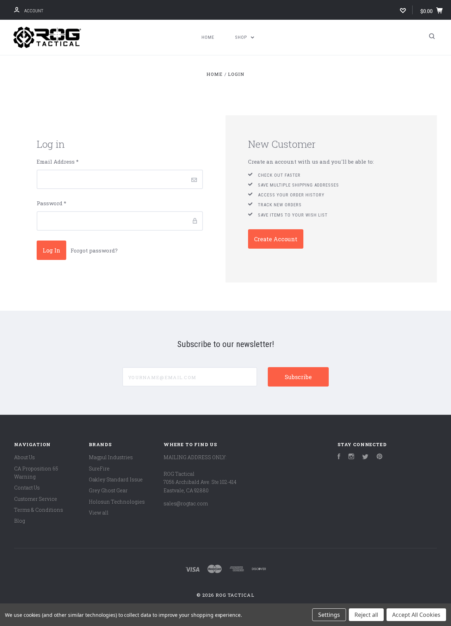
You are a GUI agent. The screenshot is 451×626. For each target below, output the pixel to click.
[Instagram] (351, 457)
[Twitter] (365, 457)
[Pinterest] (379, 457)
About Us (24, 457)
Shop (241, 37)
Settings (329, 615)
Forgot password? (94, 250)
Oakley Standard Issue (116, 479)
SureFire (99, 468)
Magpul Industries (111, 457)
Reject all (366, 615)
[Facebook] (339, 457)
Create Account (275, 239)
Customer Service (35, 499)
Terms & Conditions (38, 509)
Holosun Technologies (117, 501)
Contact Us (27, 487)
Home (208, 37)
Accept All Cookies (416, 615)
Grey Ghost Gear (108, 490)
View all (99, 512)
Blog (19, 520)
